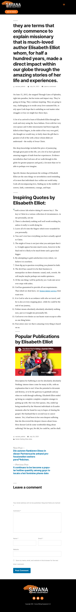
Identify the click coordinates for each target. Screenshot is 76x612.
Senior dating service (48, 291)
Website (16, 549)
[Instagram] (42, 598)
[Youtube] (38, 598)
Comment (17, 511)
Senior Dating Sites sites (23, 439)
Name (15, 538)
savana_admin (20, 86)
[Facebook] (34, 598)
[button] (63, 4)
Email (40, 538)
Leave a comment (50, 86)
